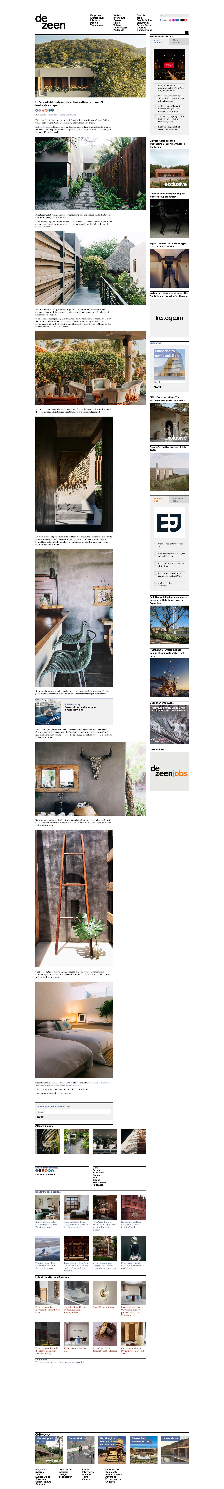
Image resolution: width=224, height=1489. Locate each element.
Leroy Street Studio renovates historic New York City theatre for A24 (171, 88)
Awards (141, 15)
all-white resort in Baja (70, 1085)
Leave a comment (68, 114)
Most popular (158, 41)
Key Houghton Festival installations (108, 1441)
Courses (141, 28)
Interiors (95, 20)
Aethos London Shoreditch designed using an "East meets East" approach (170, 108)
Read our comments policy (72, 1362)
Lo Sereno (40, 127)
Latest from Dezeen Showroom (52, 1277)
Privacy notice (113, 1479)
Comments (111, 1472)
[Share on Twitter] (40, 110)
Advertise (110, 1477)
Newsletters (120, 28)
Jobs (139, 18)
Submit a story (113, 1474)
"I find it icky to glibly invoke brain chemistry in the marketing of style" (171, 119)
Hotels (68, 1093)
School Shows (144, 25)
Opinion (117, 20)
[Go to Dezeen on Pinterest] (170, 20)
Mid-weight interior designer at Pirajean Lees (171, 554)
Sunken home (170, 1438)
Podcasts (118, 30)
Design (94, 23)
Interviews (119, 18)
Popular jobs (158, 499)
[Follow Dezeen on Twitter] (182, 20)
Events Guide (144, 20)
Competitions (144, 30)
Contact (110, 1482)
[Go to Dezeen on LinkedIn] (176, 20)
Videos (117, 25)
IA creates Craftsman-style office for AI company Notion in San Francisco (171, 98)
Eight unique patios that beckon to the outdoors (169, 128)
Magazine (95, 15)
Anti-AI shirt (75, 1438)
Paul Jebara (40, 114)
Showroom (143, 23)
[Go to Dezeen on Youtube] (185, 20)
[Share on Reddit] (46, 110)
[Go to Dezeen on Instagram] (173, 20)
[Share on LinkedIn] (49, 110)
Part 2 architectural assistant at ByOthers (171, 564)
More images (45, 1126)
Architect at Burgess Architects (167, 584)
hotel (53, 120)
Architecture (97, 18)
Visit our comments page (46, 1362)
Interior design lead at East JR (170, 545)
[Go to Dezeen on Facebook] (179, 20)
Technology (96, 25)
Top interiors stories (161, 36)
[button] (186, 32)
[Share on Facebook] (36, 110)
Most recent (177, 41)
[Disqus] (90, 1397)
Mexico (60, 1093)
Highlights (47, 1434)
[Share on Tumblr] (52, 110)
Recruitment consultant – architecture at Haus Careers (171, 574)
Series (117, 15)
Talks (116, 23)
